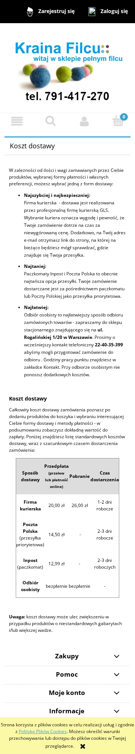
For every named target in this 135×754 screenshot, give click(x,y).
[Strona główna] (67, 67)
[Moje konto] (84, 121)
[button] (17, 121)
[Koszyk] (118, 121)
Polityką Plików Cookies (43, 731)
